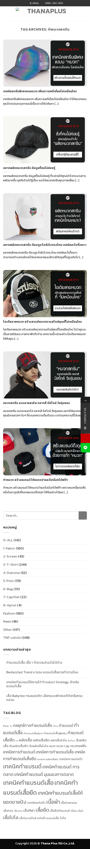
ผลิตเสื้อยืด (41, 740)
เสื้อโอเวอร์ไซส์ (27, 818)
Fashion (9, 613)
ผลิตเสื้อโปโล (58, 740)
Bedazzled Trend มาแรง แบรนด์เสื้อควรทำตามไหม (42, 672)
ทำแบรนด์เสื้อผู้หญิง (55, 733)
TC (11, 726)
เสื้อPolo (8, 811)
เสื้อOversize (69, 803)
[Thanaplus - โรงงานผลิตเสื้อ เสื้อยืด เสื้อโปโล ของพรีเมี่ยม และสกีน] (45, 15)
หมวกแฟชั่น (78, 745)
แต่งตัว (41, 818)
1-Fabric (9, 548)
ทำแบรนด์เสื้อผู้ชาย (33, 733)
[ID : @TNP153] (85, 447)
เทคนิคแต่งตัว (36, 802)
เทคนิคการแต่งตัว (70, 759)
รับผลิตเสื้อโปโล (38, 746)
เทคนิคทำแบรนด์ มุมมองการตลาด (44, 774)
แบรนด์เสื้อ (53, 818)
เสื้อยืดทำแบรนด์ (60, 811)
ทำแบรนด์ (66, 725)
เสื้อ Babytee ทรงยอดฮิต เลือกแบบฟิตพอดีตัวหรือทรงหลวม (44, 698)
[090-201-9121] (85, 438)
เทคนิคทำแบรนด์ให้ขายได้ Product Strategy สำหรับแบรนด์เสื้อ (42, 684)
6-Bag (8, 588)
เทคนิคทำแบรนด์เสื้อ (28, 782)
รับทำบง (71, 740)
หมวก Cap (62, 746)
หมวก (52, 746)
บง (16, 740)
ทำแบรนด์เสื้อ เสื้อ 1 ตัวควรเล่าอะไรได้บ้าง (34, 662)
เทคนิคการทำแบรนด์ (19, 752)
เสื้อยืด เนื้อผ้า (77, 811)
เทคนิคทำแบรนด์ (22, 766)
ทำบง (55, 726)
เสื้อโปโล (10, 817)
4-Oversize (11, 572)
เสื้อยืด (42, 810)
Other (7, 629)
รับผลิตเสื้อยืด (18, 746)
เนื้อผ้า (53, 802)
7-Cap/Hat (11, 596)
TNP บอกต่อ (12, 637)
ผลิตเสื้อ (25, 740)
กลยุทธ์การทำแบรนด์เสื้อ (32, 725)
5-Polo (8, 580)
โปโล (63, 818)
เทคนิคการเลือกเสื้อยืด (47, 759)
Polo (6, 726)
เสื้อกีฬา (29, 810)
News (7, 621)
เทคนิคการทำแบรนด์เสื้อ (55, 752)
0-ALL (8, 540)
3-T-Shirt (10, 564)
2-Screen (10, 556)
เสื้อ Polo (18, 811)
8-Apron (9, 605)
